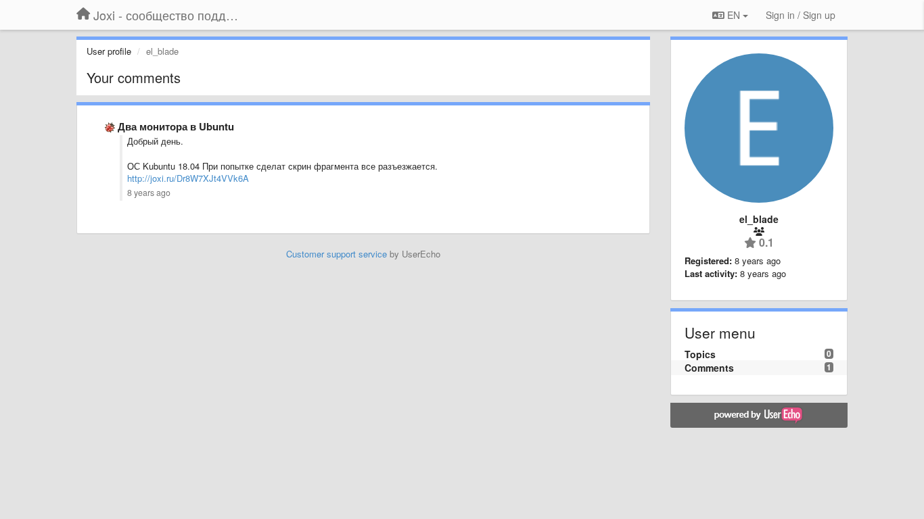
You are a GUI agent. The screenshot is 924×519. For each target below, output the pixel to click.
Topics (700, 354)
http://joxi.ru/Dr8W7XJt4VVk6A (188, 178)
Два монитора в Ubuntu (176, 126)
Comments (709, 367)
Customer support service (336, 253)
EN (733, 15)
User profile (109, 51)
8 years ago (148, 193)
